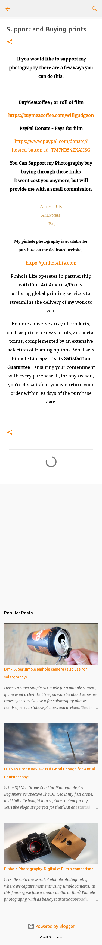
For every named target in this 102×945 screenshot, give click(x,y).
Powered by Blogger (54, 926)
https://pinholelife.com (51, 263)
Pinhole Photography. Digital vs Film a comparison (49, 869)
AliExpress (50, 215)
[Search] (94, 8)
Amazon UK (51, 206)
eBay (51, 224)
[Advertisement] (51, 543)
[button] (10, 42)
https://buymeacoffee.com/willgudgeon (51, 115)
